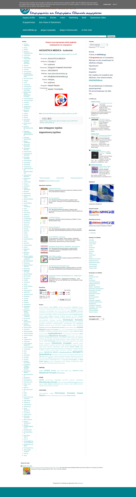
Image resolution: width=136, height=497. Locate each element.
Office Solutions (74, 358)
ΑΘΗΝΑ (55, 307)
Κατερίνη (71, 331)
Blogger (81, 483)
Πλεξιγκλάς (72, 341)
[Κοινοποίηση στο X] (47, 119)
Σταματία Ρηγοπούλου (55, 188)
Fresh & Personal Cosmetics (51, 356)
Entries (53, 18)
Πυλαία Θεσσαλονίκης (67, 345)
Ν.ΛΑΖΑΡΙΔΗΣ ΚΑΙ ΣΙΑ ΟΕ (105, 103)
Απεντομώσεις (68, 308)
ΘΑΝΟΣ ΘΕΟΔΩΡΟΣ (54, 227)
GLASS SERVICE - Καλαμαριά (57, 237)
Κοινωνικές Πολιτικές (94, 293)
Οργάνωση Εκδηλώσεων (95, 302)
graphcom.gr (80, 356)
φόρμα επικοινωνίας (69, 30)
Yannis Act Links (27, 466)
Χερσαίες (52, 350)
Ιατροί (60, 329)
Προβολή (41, 343)
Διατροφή (93, 233)
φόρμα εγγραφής (48, 30)
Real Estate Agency (27, 436)
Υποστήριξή (75, 348)
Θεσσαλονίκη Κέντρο (58, 327)
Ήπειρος (46, 120)
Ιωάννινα (68, 120)
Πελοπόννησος (52, 341)
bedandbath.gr (45, 354)
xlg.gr (63, 363)
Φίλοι (82, 348)
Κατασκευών (66, 331)
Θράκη (75, 327)
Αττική (73, 311)
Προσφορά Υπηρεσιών (49, 345)
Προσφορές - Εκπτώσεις (95, 307)
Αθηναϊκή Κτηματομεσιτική (64, 307)
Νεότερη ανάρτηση (45, 178)
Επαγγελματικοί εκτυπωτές (52, 321)
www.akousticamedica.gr (57, 74)
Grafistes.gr (67, 356)
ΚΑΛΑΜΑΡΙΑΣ (42, 331)
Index (62, 18)
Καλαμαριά (80, 329)
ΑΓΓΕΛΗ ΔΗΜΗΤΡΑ (54, 198)
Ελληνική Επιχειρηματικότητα (28, 128)
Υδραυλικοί (48, 348)
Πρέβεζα (81, 341)
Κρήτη (64, 333)
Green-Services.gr (43, 358)
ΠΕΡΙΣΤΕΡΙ (58, 341)
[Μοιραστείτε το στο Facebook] (49, 119)
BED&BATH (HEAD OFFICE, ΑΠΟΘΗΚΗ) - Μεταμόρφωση (64, 246)
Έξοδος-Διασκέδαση (43, 320)
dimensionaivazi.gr (78, 354)
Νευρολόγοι (62, 339)
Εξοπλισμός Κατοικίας (73, 320)
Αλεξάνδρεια (75, 307)
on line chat (87, 30)
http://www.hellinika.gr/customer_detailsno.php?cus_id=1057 (59, 54)
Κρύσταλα (68, 333)
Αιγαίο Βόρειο (92, 242)
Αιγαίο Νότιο (92, 244)
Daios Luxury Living (64, 354)
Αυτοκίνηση (80, 311)
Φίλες (79, 348)
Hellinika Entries (95, 101)
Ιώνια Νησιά (69, 329)
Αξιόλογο (63, 308)
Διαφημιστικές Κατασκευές (67, 314)
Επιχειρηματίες (73, 321)
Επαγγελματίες (42, 321)
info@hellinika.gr (96, 80)
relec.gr (51, 361)
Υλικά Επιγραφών (68, 348)
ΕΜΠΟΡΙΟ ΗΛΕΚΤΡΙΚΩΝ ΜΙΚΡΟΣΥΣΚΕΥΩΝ (59, 317)
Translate (102, 47)
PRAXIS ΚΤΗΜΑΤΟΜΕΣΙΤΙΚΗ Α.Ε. (53, 359)
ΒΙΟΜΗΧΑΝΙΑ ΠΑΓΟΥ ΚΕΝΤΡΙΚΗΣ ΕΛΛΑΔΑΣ (69, 312)
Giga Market (61, 356)
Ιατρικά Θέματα (52, 120)
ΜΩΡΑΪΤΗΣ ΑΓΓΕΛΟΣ (27, 271)
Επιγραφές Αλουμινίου (64, 321)
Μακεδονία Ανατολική (94, 259)
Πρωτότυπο (58, 345)
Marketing (73, 18)
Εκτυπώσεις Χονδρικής (59, 316)
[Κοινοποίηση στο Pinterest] (51, 119)
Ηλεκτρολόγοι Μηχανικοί (27, 175)
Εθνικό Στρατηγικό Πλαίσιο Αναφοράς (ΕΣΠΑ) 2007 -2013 (45, 467)
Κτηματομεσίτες (74, 333)
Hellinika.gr (50, 358)
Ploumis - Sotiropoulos (27, 422)
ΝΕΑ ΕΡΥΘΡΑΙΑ (48, 339)
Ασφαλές (68, 311)
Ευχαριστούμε (29, 22)
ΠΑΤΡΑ (45, 341)
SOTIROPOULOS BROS (77, 361)
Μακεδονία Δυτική (44, 336)
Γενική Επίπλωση (28, 98)
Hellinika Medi (95, 134)
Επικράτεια (92, 247)
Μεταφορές (55, 337)
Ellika (43, 356)
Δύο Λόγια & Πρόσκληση (50, 22)
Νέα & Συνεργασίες (94, 297)
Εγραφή (45, 316)
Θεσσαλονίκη (48, 327)
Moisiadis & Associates (65, 358)
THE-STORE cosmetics (55, 256)
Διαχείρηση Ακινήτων (94, 283)
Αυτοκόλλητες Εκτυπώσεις (52, 312)
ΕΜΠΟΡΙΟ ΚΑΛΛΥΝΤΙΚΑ (77, 317)
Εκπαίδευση (92, 285)
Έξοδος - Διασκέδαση (94, 287)
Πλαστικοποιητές (65, 341)
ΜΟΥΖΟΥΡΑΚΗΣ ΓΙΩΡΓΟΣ (56, 208)
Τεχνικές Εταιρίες (74, 346)
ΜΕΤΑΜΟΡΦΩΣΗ (49, 337)
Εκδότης (51, 316)
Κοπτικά (41, 333)
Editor (40, 356)
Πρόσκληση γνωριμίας (62, 343)
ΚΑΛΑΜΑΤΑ (49, 331)
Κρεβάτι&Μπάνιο (55, 333)
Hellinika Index (95, 118)
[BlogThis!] (45, 119)
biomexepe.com (56, 354)
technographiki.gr (43, 363)
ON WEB (91, 240)
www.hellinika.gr (30, 30)
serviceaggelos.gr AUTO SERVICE (62, 361)
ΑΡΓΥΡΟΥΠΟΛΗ (62, 311)
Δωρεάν (41, 316)
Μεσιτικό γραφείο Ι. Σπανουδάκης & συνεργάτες (28, 257)
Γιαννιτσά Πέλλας (48, 314)
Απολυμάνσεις (80, 308)
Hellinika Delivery (96, 150)
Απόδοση (74, 308)
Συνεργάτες (49, 346)
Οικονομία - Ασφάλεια (94, 300)
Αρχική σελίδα (29, 18)
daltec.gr (72, 354)
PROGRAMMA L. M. (74, 359)
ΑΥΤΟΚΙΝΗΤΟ (42, 312)
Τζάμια (81, 346)
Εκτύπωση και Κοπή (71, 316)
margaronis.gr (56, 358)
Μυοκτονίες (74, 337)
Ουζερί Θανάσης (28, 286)
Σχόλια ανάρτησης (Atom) (53, 181)
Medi (84, 18)
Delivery (42, 18)
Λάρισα (81, 333)
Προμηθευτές (47, 343)
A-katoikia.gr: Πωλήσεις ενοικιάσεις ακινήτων (27, 367)
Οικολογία (91, 298)
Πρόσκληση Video (98, 18)
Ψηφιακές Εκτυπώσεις (60, 350)
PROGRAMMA (65, 359)
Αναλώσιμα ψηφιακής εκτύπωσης (52, 308)
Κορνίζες (45, 333)
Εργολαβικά (42, 323)
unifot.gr (60, 363)
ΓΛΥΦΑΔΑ (54, 314)
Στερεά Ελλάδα (42, 346)
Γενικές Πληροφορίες (94, 282)
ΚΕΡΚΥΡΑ (76, 331)
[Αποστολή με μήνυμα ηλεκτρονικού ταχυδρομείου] (43, 119)
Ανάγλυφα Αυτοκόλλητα (27, 58)
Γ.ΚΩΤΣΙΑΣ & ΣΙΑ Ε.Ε (54, 217)
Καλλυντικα (54, 331)
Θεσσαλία (41, 327)
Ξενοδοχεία (73, 339)
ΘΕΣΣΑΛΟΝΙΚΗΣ (69, 327)
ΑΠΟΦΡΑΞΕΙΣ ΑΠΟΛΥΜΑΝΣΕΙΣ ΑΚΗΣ (59, 266)
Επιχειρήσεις (80, 321)
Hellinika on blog (93, 277)
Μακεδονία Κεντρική (57, 336)
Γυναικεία (59, 314)
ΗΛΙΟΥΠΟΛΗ (58, 325)
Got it (115, 4)
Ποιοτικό (77, 341)
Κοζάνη (81, 331)
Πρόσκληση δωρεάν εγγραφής (27, 311)
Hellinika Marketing (96, 165)
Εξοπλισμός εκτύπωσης (56, 320)
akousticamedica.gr (49, 122)
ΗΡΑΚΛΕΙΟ (69, 325)
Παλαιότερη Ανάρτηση (76, 178)
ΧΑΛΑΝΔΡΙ (41, 350)
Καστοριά (60, 331)
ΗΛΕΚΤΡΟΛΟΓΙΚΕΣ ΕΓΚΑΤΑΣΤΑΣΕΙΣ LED (64, 323)
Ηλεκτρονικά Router (49, 325)
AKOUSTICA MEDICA (51, 352)
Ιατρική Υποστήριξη (61, 120)
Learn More (107, 4)
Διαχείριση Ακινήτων (78, 314)
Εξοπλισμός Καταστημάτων (96, 288)
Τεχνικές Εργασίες (65, 346)
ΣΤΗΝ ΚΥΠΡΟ (93, 268)
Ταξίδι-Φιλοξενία (56, 346)
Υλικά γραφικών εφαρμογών (57, 348)
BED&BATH (78, 352)
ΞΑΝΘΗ (68, 339)
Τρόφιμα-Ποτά (42, 348)
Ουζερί (77, 339)
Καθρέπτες (75, 329)
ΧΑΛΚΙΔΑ (47, 350)
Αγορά (50, 307)
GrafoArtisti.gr (73, 356)
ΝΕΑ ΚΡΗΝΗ (56, 339)
